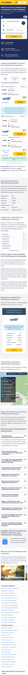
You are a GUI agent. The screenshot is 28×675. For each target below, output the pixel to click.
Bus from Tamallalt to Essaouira (8, 658)
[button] (17, 397)
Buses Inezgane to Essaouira (7, 639)
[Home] (7, 2)
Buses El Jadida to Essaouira (7, 634)
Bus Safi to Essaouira (6, 653)
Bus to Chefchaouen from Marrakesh (9, 606)
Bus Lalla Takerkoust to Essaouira (8, 646)
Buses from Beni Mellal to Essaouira (9, 631)
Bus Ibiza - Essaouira (5, 636)
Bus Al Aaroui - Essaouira (6, 629)
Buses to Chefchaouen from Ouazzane (9, 614)
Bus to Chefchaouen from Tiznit (8, 623)
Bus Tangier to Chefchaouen (7, 621)
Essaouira (23, 375)
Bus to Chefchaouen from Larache (9, 604)
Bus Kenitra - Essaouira (6, 641)
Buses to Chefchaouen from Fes (8, 597)
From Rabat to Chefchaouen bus (8, 618)
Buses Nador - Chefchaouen (7, 611)
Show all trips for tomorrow (15, 163)
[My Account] (16, 2)
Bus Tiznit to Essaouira (6, 668)
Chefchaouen (12, 375)
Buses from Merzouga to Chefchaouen (10, 609)
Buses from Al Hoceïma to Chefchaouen (10, 589)
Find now (20, 102)
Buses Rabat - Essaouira (6, 651)
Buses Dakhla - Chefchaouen (7, 592)
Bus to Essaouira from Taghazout (8, 656)
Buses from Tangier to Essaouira (8, 663)
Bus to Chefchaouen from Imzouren (9, 599)
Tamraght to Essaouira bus (7, 660)
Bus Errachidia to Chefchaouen (8, 594)
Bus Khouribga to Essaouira (7, 643)
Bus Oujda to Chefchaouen (7, 616)
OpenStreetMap (20, 406)
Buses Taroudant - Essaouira (7, 665)
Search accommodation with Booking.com (14, 33)
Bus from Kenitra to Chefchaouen (8, 602)
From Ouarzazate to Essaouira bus (9, 648)
